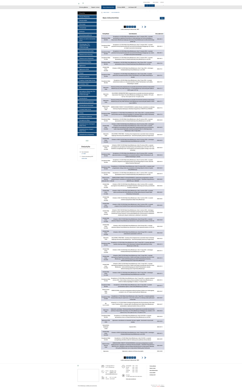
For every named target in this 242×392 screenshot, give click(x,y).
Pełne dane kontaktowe (131, 379)
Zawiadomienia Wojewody (86, 134)
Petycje (81, 73)
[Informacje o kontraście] (153, 5)
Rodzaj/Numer (106, 33)
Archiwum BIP (153, 374)
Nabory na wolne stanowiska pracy (87, 39)
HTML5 (139, 385)
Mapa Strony (155, 2)
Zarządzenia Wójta (84, 120)
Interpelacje (82, 28)
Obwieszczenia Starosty (86, 54)
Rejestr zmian (152, 368)
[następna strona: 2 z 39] (142, 26)
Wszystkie (82, 13)
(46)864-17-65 (113, 372)
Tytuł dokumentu (133, 33)
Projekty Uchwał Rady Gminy (87, 80)
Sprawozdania (83, 98)
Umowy (81, 113)
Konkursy (81, 31)
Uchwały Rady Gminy (85, 109)
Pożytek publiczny (84, 76)
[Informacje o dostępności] (146, 5)
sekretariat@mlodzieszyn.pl (111, 373)
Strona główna (153, 366)
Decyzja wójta (83, 20)
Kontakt (162, 2)
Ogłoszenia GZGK (84, 69)
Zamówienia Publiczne (85, 116)
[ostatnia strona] (145, 26)
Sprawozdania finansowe (86, 105)
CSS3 (141, 385)
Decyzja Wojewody (84, 17)
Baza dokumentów (154, 370)
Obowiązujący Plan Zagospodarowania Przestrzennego (84, 45)
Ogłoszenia (82, 65)
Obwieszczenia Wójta (85, 62)
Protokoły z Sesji (83, 84)
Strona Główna (146, 2)
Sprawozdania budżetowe (86, 102)
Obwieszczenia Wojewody (86, 58)
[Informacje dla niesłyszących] (151, 5)
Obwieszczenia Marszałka (86, 51)
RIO (80, 87)
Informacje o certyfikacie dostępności (125, 385)
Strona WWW (152, 372)
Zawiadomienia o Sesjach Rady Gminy (86, 130)
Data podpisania (159, 33)
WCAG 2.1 (146, 385)
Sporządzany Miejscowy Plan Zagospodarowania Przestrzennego (87, 92)
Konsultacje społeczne (85, 35)
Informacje (82, 24)
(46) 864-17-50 (113, 370)
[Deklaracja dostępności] (148, 5)
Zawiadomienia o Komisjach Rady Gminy (87, 124)
